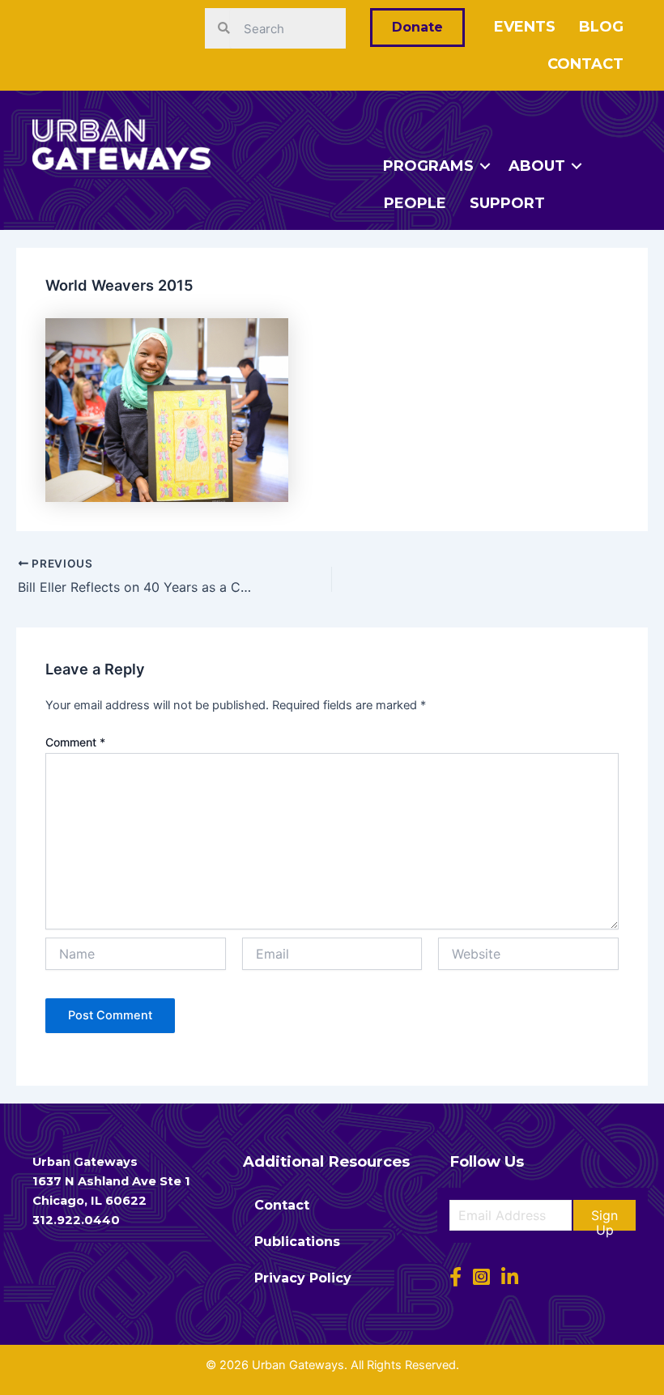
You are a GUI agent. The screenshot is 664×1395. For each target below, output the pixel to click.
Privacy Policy (302, 1278)
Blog (601, 27)
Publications (297, 1241)
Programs (428, 166)
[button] (604, 1215)
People (415, 203)
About (537, 166)
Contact (585, 64)
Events (524, 27)
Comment (75, 742)
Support (507, 203)
